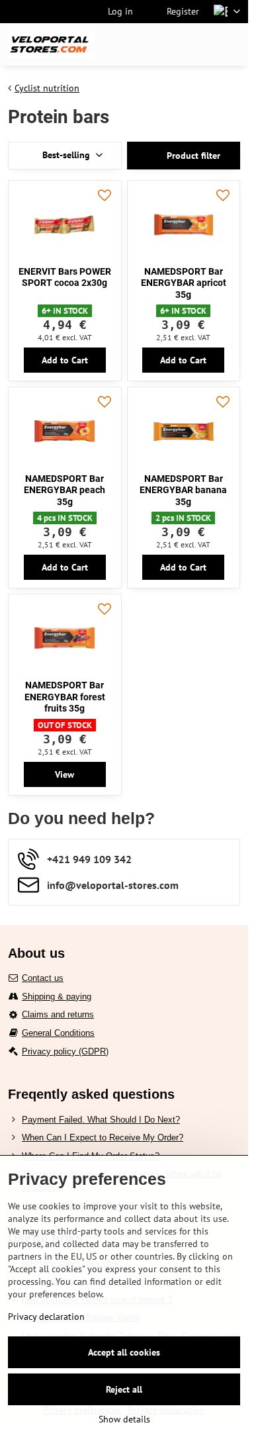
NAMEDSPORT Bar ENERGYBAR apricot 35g (183, 283)
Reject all (124, 1389)
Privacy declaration (46, 1317)
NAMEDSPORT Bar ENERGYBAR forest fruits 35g (64, 697)
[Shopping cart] (200, 44)
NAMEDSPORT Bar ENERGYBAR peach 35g (64, 490)
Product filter (192, 156)
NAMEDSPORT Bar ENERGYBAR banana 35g (183, 490)
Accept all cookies (124, 1352)
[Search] (169, 44)
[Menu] (232, 44)
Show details (124, 1419)
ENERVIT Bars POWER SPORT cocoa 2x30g (65, 277)
